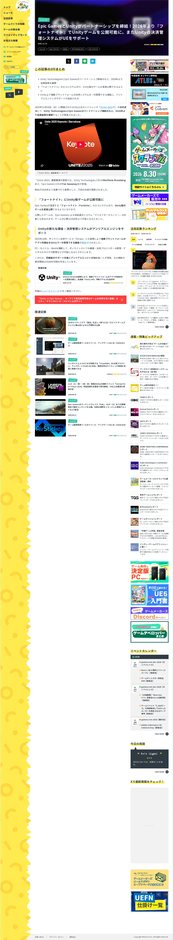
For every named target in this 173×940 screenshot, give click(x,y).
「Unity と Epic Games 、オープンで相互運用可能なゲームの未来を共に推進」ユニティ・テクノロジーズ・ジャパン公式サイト (78, 300)
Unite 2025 (106, 107)
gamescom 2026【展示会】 (154, 719)
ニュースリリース (50, 290)
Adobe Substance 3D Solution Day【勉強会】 (152, 726)
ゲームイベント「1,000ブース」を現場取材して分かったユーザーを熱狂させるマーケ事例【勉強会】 (153, 709)
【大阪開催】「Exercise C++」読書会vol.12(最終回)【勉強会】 (153, 697)
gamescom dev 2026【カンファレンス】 (153, 663)
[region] (16, 470)
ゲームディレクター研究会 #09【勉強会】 (152, 679)
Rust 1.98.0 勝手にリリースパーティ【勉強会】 (153, 671)
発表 (84, 242)
